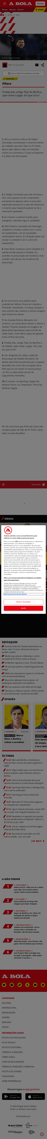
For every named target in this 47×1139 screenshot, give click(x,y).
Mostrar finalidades (23, 602)
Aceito (23, 608)
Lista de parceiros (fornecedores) (15, 594)
